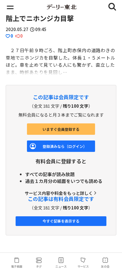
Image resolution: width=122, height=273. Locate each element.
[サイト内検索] (112, 7)
